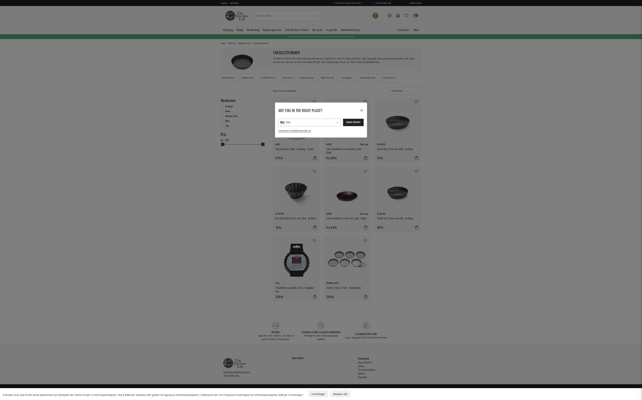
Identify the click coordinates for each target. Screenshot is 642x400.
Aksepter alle (340, 394)
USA (288, 122)
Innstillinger (318, 394)
